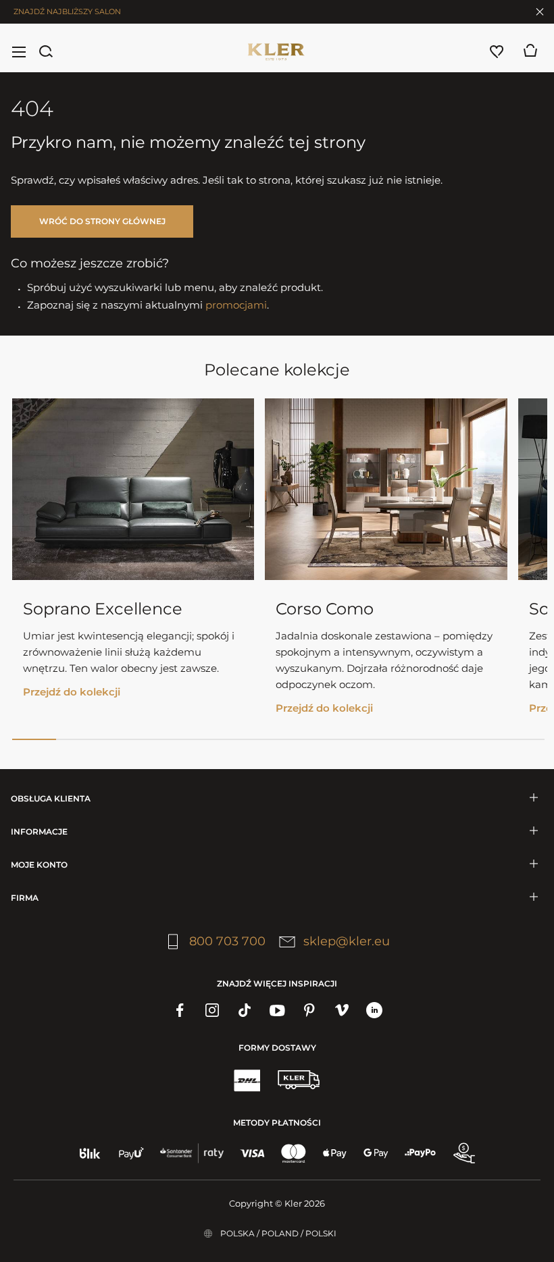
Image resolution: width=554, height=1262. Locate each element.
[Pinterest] (309, 1010)
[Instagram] (212, 1010)
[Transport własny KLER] (298, 1079)
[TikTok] (244, 1010)
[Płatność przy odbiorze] (464, 1153)
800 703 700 (227, 941)
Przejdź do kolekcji (71, 691)
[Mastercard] (293, 1153)
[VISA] (252, 1153)
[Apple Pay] (334, 1153)
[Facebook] (180, 1010)
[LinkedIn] (374, 1010)
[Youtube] (277, 1010)
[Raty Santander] (192, 1153)
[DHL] (246, 1079)
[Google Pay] (375, 1153)
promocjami (236, 304)
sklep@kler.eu (346, 941)
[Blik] (90, 1153)
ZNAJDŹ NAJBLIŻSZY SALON (67, 11)
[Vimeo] (342, 1010)
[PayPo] (420, 1153)
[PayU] (131, 1153)
